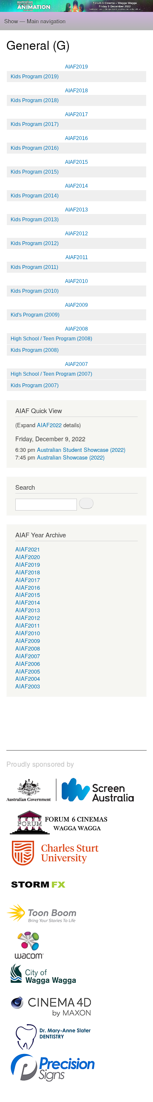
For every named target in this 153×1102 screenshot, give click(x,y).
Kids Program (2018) (35, 100)
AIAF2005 (27, 671)
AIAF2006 (27, 663)
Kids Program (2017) (35, 124)
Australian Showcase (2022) (71, 457)
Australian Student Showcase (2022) (81, 449)
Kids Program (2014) (35, 196)
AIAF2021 (27, 549)
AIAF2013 (76, 210)
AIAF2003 (27, 686)
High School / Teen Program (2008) (51, 339)
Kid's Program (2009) (35, 315)
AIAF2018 (76, 91)
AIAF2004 (27, 678)
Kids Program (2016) (35, 148)
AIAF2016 (76, 138)
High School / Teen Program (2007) (51, 374)
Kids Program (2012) (35, 243)
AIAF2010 (76, 281)
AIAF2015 (76, 162)
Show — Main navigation (34, 21)
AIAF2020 (27, 557)
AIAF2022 (49, 425)
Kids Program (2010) (35, 291)
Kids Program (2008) (35, 350)
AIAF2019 (76, 67)
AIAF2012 (76, 234)
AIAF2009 (76, 305)
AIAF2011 (76, 257)
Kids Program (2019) (35, 77)
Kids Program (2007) (35, 385)
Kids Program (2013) (35, 220)
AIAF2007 (76, 364)
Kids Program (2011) (34, 267)
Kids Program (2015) (35, 172)
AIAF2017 (76, 114)
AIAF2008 (76, 329)
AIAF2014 (76, 186)
